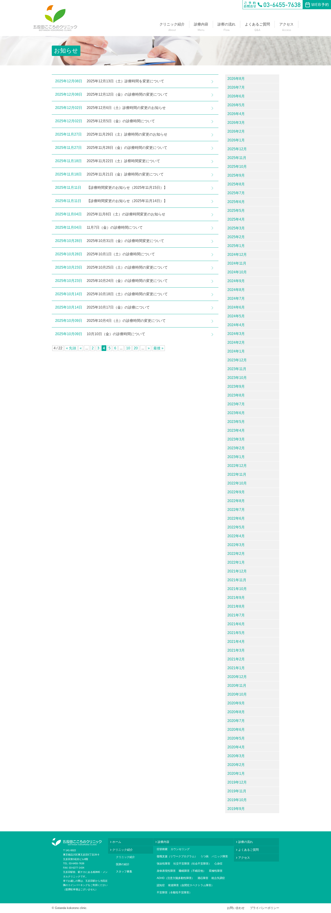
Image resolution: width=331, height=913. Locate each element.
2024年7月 (236, 298)
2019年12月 (237, 782)
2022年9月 (236, 492)
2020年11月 (236, 685)
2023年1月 (236, 457)
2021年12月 (237, 571)
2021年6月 (236, 624)
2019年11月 (236, 791)
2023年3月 (236, 439)
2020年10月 (237, 694)
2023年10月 (237, 378)
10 (128, 348)
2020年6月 (236, 729)
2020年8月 (236, 712)
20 (136, 348)
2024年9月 (236, 281)
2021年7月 (236, 615)
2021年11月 (236, 580)
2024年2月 (236, 342)
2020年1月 (236, 773)
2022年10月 (237, 483)
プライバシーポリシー (264, 908)
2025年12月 (237, 149)
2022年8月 (236, 501)
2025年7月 (236, 193)
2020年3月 (236, 756)
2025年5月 (236, 210)
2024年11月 (236, 263)
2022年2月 (236, 554)
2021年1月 (236, 668)
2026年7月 (236, 87)
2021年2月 (236, 659)
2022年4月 (236, 536)
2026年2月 (236, 131)
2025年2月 (236, 237)
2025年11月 (236, 158)
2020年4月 (236, 747)
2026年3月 (236, 122)
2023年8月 (236, 395)
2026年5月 (236, 105)
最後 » (158, 348)
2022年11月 (236, 474)
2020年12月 (237, 677)
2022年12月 (237, 466)
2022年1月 (236, 562)
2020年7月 (236, 721)
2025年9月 (236, 175)
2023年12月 (237, 360)
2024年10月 (237, 272)
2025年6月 (236, 202)
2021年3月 (236, 650)
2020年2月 (236, 765)
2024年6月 (236, 307)
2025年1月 (236, 246)
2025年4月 (236, 219)
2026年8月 (236, 79)
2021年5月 (236, 633)
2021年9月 (236, 597)
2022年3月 (236, 545)
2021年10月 (237, 589)
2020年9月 (236, 703)
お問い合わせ (236, 908)
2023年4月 (236, 430)
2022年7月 (236, 510)
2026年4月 (236, 114)
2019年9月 (236, 809)
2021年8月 (236, 606)
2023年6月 (236, 413)
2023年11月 (236, 369)
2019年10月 (237, 800)
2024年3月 (236, 334)
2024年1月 (236, 351)
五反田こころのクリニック (55, 18)
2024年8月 (236, 290)
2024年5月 (236, 316)
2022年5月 (236, 527)
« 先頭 (71, 348)
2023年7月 (236, 404)
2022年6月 (236, 518)
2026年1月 (236, 140)
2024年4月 (236, 325)
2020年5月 (236, 738)
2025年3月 (236, 228)
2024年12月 (237, 254)
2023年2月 (236, 448)
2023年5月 (236, 422)
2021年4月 (236, 641)
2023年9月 (236, 386)
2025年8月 (236, 184)
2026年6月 (236, 96)
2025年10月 (237, 166)
